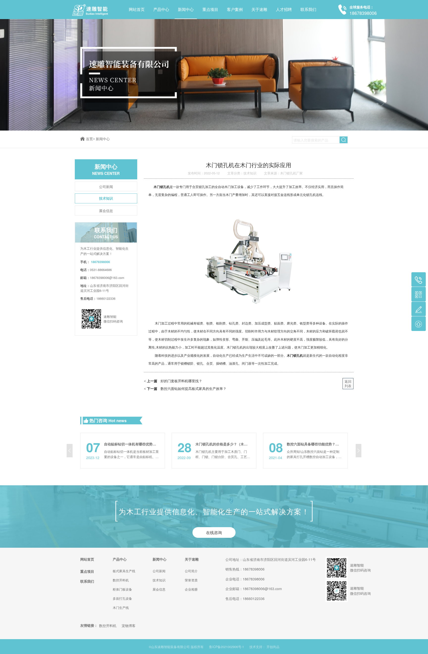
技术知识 (106, 198)
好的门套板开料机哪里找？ (173, 380)
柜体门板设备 (122, 589)
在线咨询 (214, 532)
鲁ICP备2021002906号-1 (226, 647)
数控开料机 (121, 580)
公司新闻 (106, 186)
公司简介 (191, 571)
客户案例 (235, 9)
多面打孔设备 (122, 598)
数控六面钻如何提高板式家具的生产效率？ (185, 388)
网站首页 (137, 9)
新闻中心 (186, 9)
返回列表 (348, 383)
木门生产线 (121, 607)
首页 (90, 139)
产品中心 (161, 9)
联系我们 (308, 9)
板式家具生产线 (124, 571)
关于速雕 (259, 9)
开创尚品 (273, 647)
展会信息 (106, 210)
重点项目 (210, 9)
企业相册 (191, 589)
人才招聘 (284, 9)
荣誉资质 (191, 580)
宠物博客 (128, 625)
